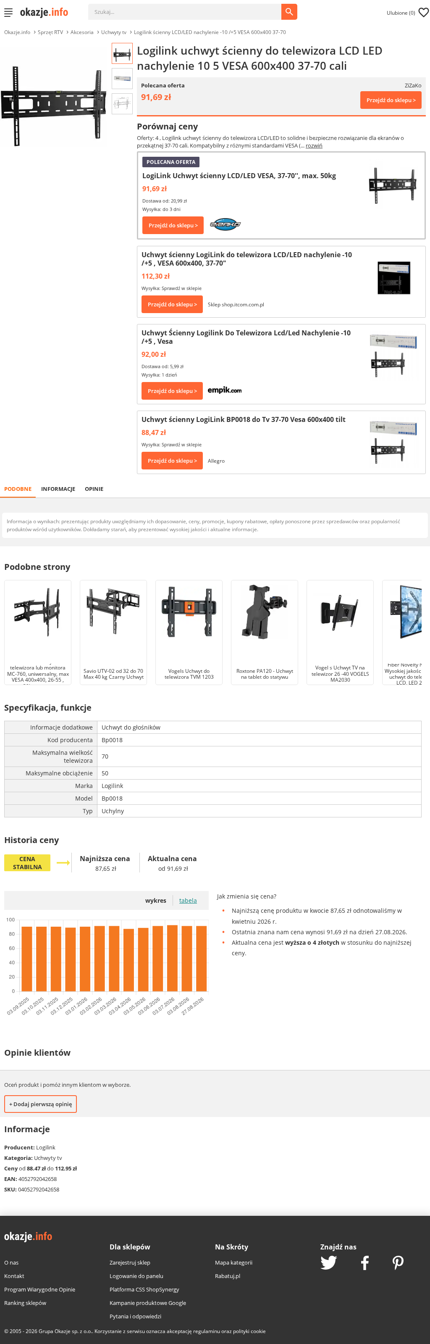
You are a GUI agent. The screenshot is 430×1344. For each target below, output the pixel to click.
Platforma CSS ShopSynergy (144, 1289)
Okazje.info (17, 32)
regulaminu (206, 1331)
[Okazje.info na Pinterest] (398, 1264)
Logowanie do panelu (136, 1276)
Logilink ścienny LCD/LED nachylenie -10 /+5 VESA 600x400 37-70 (210, 32)
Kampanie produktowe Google (148, 1303)
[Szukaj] (191, 7)
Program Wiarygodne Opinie (39, 1289)
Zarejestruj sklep (130, 1262)
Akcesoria (82, 32)
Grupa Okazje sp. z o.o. (65, 1331)
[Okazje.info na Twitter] (328, 1263)
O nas (11, 1262)
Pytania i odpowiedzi (135, 1316)
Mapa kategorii (233, 1262)
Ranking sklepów (25, 1303)
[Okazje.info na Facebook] (365, 1264)
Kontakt (14, 1276)
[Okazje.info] (47, 12)
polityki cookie (249, 1331)
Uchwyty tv (113, 32)
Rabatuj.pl (227, 1276)
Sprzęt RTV (50, 32)
